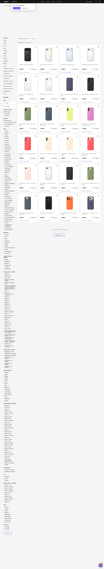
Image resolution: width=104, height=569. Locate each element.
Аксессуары (6, 73)
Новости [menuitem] (53, 1)
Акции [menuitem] (48, 1)
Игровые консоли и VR (9, 71)
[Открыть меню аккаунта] (99, 1)
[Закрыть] (34, 5)
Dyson (5, 55)
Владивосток (14, 1)
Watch (5, 43)
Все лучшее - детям (8, 81)
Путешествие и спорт (8, 88)
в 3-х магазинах (89, 72)
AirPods (5, 50)
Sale (5, 93)
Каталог (9, 5)
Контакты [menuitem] (59, 1)
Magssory (6, 60)
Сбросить (7, 532)
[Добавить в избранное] (35, 47)
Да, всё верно (16, 8)
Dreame (5, 58)
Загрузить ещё (59, 235)
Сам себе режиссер (8, 83)
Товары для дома (8, 86)
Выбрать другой (25, 8)
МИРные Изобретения (24, 38)
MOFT (5, 63)
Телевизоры (6, 78)
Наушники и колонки (8, 68)
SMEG (5, 53)
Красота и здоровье (8, 76)
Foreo (5, 66)
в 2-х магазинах (26, 72)
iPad (5, 45)
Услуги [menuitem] (43, 1)
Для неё (33, 38)
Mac (5, 48)
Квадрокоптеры (7, 91)
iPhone (5, 40)
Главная (5, 5)
